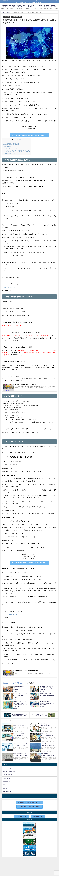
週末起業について (22, 8)
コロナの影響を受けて (9, 146)
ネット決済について (10, 153)
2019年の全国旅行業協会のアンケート (13, 143)
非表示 (19, 139)
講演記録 (28, 8)
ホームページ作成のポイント (10, 148)
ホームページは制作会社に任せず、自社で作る (17, 150)
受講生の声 (51, 8)
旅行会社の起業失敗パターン (9, 771)
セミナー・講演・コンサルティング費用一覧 (29, 806)
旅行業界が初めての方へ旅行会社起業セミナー (29, 802)
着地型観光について (4, 8)
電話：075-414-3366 (38, 816)
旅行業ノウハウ (6, 16)
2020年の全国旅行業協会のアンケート (13, 144)
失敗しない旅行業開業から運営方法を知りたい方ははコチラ (31, 135)
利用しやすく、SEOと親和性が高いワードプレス (17, 151)
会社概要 (56, 8)
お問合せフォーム (22, 816)
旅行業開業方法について (13, 8)
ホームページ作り (7, 768)
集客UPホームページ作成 (10, 287)
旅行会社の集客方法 (7, 774)
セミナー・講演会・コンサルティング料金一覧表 (39, 8)
